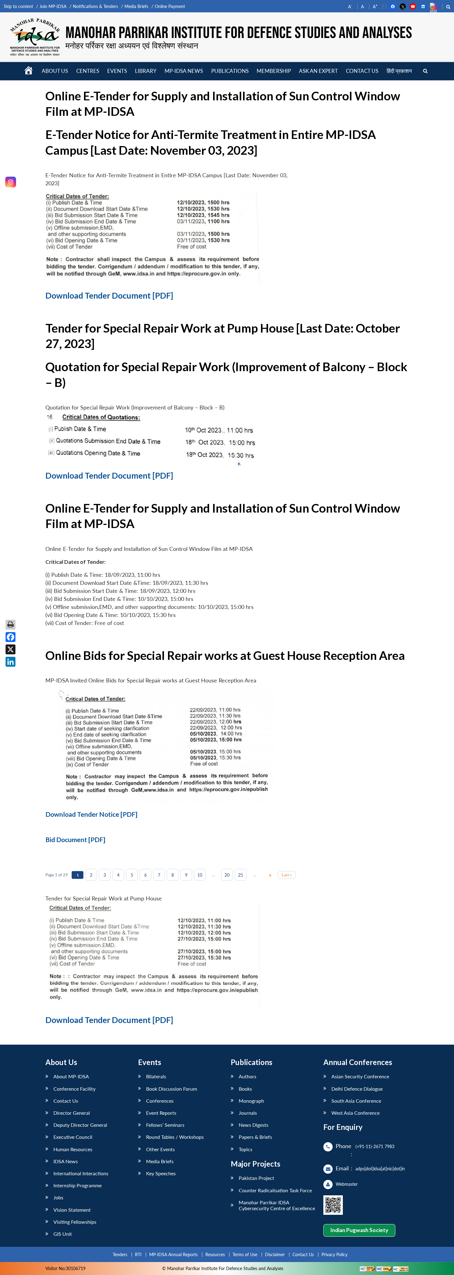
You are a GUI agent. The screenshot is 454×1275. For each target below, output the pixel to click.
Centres (87, 71)
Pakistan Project (256, 1178)
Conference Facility (74, 1089)
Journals (248, 1113)
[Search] (425, 71)
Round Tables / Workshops (175, 1137)
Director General (71, 1113)
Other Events (160, 1149)
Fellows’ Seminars (165, 1125)
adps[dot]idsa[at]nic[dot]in (380, 1168)
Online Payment (170, 6)
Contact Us (65, 1101)
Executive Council (72, 1137)
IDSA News (65, 1161)
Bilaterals (156, 1076)
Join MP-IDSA (53, 6)
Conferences (160, 1101)
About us (55, 71)
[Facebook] (10, 637)
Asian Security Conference (360, 1076)
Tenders (120, 1254)
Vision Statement (72, 1210)
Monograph (251, 1101)
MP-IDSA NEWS (184, 71)
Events (117, 71)
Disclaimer (275, 1254)
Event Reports (161, 1113)
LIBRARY (146, 71)
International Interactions (80, 1173)
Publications (230, 71)
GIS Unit (62, 1234)
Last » (287, 874)
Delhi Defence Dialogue (357, 1089)
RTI (138, 1254)
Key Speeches (161, 1173)
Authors (247, 1076)
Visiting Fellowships (74, 1222)
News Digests (253, 1125)
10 (199, 875)
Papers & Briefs (255, 1137)
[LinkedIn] (10, 662)
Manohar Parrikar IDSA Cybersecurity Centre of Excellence (277, 1205)
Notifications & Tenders (95, 6)
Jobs (58, 1197)
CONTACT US (362, 71)
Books (245, 1089)
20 (227, 875)
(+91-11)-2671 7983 (374, 1146)
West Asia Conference (355, 1113)
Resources (215, 1254)
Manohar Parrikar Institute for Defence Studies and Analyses (238, 33)
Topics (245, 1149)
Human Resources (72, 1149)
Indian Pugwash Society (359, 1230)
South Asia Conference (356, 1101)
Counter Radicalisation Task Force (275, 1190)
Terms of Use (245, 1254)
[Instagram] (10, 182)
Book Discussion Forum (171, 1089)
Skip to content (18, 6)
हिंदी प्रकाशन (399, 71)
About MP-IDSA (71, 1076)
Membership (274, 71)
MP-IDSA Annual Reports (173, 1254)
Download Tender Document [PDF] (109, 295)
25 (240, 875)
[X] (10, 649)
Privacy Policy (334, 1254)
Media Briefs (136, 6)
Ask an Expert (318, 71)
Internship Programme (77, 1185)
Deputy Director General (80, 1125)
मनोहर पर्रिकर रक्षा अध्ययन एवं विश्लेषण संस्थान (131, 45)
